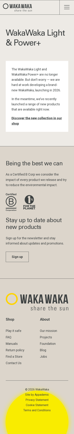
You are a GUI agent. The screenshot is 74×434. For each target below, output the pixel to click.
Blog (43, 350)
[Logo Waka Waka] (19, 7)
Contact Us (14, 363)
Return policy (15, 350)
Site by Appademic (37, 394)
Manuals (12, 344)
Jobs (43, 356)
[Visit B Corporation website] (12, 202)
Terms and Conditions (37, 410)
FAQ (8, 337)
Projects (46, 337)
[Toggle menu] (66, 7)
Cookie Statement (37, 405)
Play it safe (13, 331)
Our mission (48, 331)
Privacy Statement (37, 400)
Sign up (17, 257)
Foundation (48, 344)
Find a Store (14, 356)
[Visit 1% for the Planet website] (29, 202)
